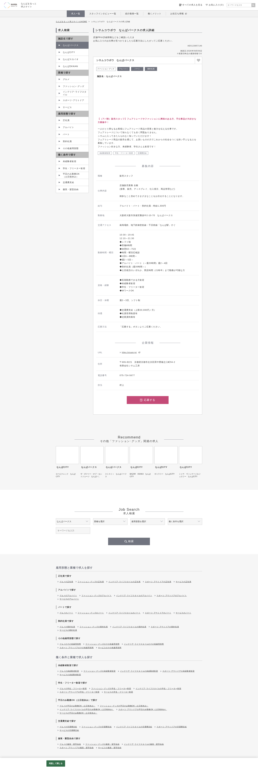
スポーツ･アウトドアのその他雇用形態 (77, 648)
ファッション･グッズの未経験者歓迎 (99, 671)
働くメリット (154, 13)
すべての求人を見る (192, 5)
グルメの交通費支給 (68, 727)
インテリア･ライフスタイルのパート (124, 613)
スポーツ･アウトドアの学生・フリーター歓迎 (79, 692)
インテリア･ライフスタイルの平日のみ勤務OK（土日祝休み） (87, 709)
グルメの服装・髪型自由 (70, 744)
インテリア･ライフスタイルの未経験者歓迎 (139, 671)
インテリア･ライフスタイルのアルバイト (134, 596)
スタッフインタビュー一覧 (102, 13)
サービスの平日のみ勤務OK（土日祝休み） (78, 713)
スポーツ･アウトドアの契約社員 (165, 627)
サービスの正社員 (183, 582)
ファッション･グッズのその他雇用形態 (102, 644)
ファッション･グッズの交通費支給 (97, 727)
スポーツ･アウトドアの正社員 (158, 582)
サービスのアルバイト (69, 599)
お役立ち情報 (177, 13)
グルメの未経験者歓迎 (69, 671)
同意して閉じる (56, 763)
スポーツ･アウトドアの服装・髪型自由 (77, 748)
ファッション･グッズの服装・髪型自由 (102, 744)
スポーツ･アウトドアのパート (158, 613)
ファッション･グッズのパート (91, 613)
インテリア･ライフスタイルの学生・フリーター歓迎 (158, 689)
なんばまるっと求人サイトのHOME (71, 22)
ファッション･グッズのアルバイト (97, 596)
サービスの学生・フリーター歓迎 (118, 692)
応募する (149, 399)
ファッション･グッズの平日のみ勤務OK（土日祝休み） (124, 706)
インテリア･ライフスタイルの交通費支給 (134, 727)
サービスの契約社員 (68, 630)
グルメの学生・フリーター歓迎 (73, 689)
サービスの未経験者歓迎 (70, 675)
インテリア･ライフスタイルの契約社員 (129, 627)
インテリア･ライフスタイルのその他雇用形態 (144, 644)
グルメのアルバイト (68, 596)
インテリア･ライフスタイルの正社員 (124, 582)
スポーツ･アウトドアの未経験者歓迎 (178, 671)
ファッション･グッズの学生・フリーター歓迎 (111, 689)
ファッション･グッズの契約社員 (94, 627)
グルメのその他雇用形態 (70, 644)
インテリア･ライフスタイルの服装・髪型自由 (144, 744)
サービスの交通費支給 (69, 730)
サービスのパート (183, 613)
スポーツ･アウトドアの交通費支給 (172, 727)
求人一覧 (75, 13)
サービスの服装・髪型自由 (109, 748)
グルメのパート (66, 613)
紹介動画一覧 (132, 13)
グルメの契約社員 (67, 627)
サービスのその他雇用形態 (109, 648)
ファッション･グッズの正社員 (91, 582)
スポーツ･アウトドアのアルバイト (172, 596)
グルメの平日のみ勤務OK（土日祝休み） (77, 706)
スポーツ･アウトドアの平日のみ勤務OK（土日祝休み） (142, 709)
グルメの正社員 (66, 582)
